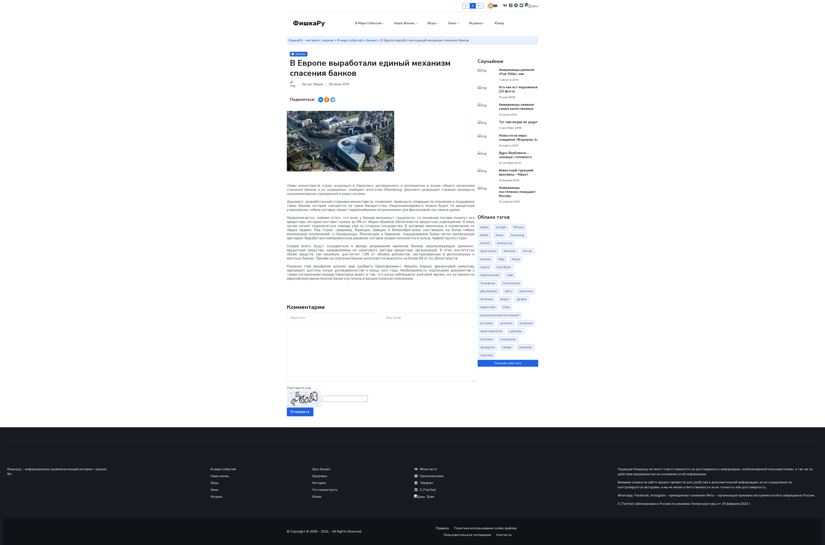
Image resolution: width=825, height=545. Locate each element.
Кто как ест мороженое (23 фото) (518, 89)
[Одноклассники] (326, 99)
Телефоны (487, 283)
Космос (485, 259)
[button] (535, 23)
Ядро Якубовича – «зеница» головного (515, 155)
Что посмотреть (325, 490)
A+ (479, 6)
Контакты (504, 535)
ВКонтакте (428, 469)
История (319, 483)
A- (466, 6)
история (506, 323)
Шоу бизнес (489, 291)
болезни (486, 299)
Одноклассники (432, 476)
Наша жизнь (404, 23)
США (510, 275)
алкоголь (526, 291)
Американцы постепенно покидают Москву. (517, 192)
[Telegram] (332, 99)
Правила (442, 528)
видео (505, 299)
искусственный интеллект (499, 315)
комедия (526, 323)
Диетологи (488, 251)
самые (507, 347)
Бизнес (371, 40)
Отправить (300, 412)
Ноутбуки (504, 267)
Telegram (426, 483)
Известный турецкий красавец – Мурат (516, 172)
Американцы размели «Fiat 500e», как (516, 72)
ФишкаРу (308, 23)
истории (486, 323)
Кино (452, 23)
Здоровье (319, 476)
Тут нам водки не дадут (518, 122)
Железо (510, 251)
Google (501, 227)
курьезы (515, 331)
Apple (484, 227)
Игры (431, 23)
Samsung (517, 235)
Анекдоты (504, 243)
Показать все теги (507, 363)
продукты (487, 347)
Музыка (475, 23)
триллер (486, 355)
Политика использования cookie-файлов (485, 528)
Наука (484, 267)
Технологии (511, 283)
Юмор (499, 23)
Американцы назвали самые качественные (516, 106)
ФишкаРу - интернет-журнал (311, 40)
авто (508, 291)
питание (486, 339)
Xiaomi (485, 243)
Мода (516, 259)
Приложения (489, 275)
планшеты (508, 339)
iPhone (518, 227)
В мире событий (367, 23)
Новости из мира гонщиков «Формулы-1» (518, 137)
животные (487, 307)
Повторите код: (299, 388)
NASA (484, 235)
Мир (501, 259)
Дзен (430, 497)
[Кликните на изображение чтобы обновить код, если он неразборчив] (304, 399)
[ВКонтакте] (320, 99)
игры (506, 307)
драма (522, 299)
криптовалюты (491, 331)
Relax (500, 235)
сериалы (525, 347)
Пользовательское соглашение (467, 535)
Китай (527, 251)
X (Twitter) (428, 490)
